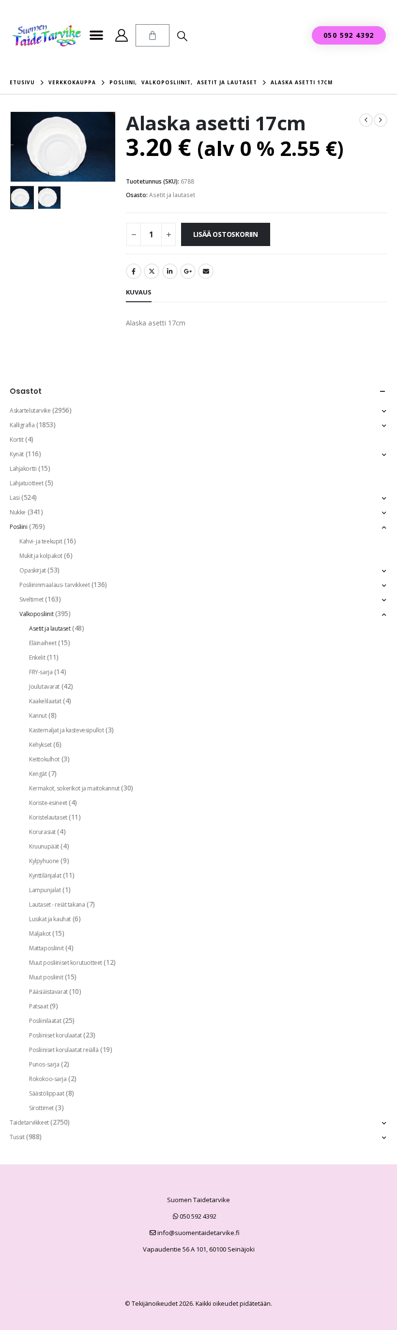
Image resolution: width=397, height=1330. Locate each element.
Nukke (18, 512)
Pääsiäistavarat (48, 992)
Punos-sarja (44, 1064)
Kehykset (40, 745)
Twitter (151, 271)
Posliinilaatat (45, 1021)
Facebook (133, 271)
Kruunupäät (44, 846)
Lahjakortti (23, 468)
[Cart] (152, 35)
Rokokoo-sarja (48, 1079)
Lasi (14, 498)
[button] (96, 35)
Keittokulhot (44, 759)
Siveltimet (31, 599)
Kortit (16, 439)
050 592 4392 (197, 1216)
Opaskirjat (32, 570)
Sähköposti (206, 271)
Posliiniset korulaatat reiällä (63, 1050)
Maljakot (40, 933)
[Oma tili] (121, 35)
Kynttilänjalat (45, 875)
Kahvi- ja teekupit (40, 541)
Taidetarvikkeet (29, 1122)
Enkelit (37, 657)
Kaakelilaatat (45, 701)
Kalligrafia (22, 425)
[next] (380, 120)
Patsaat (38, 1006)
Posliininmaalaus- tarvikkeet (54, 585)
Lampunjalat (45, 890)
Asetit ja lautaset (172, 195)
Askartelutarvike (30, 410)
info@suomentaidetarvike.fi (198, 1232)
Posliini (19, 527)
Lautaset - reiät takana (57, 904)
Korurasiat (42, 832)
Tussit (17, 1137)
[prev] (366, 120)
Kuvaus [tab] (139, 292)
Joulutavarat (44, 686)
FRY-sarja (40, 672)
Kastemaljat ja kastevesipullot (66, 730)
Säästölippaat (46, 1093)
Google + (188, 271)
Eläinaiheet (42, 643)
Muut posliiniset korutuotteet (65, 963)
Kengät (37, 774)
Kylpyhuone (44, 861)
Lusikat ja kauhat (50, 919)
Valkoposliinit (36, 614)
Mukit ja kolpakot (40, 556)
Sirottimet (41, 1108)
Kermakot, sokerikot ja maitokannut (74, 788)
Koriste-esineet (48, 803)
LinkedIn (170, 271)
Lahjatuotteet (27, 483)
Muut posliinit (46, 977)
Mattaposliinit (46, 948)
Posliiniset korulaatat (55, 1035)
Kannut (37, 715)
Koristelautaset (48, 817)
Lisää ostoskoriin (225, 234)
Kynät (17, 454)
